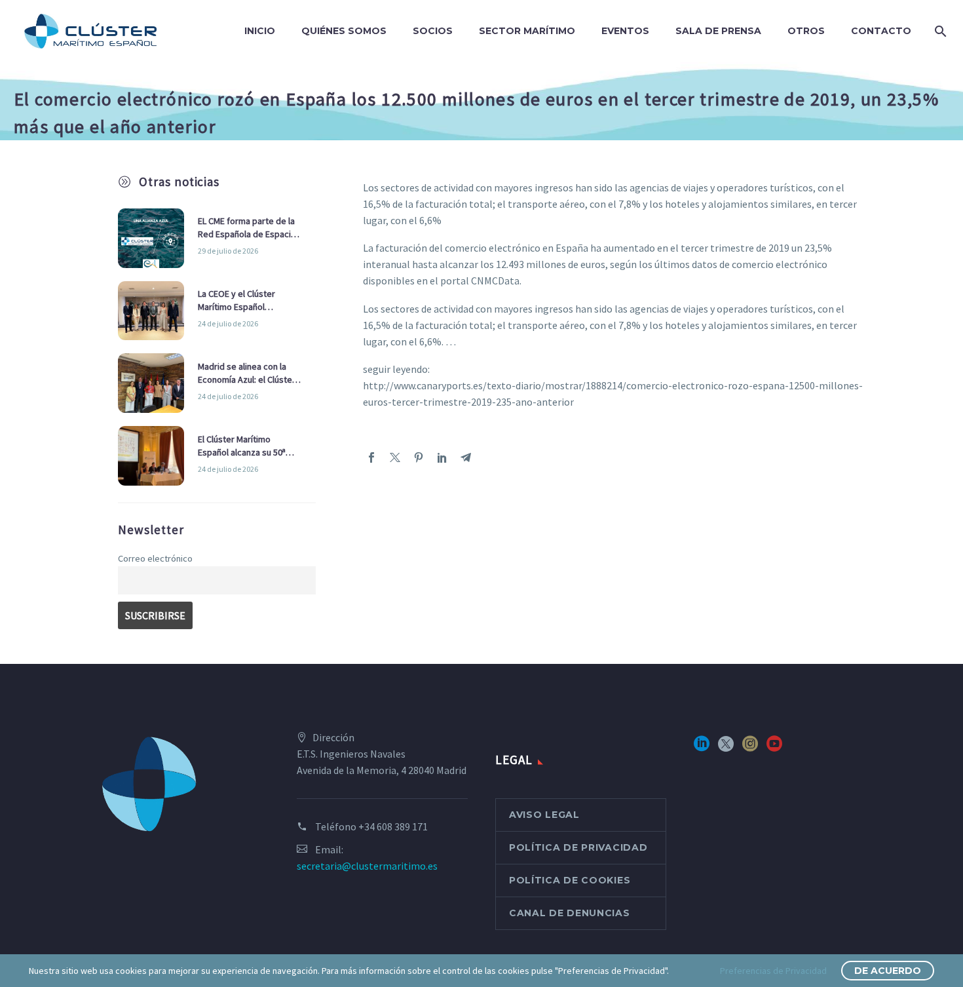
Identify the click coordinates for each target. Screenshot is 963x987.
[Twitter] (395, 457)
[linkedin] (701, 748)
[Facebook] (371, 457)
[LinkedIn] (442, 457)
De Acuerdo (887, 971)
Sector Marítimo (527, 31)
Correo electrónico (155, 558)
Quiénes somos (344, 31)
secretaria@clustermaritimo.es (367, 865)
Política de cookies (569, 880)
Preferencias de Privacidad (773, 971)
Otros (806, 31)
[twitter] (726, 748)
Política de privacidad (578, 847)
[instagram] (750, 748)
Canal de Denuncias (569, 913)
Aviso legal (544, 815)
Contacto (881, 31)
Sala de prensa (718, 31)
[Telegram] (466, 457)
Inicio (259, 31)
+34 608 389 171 (393, 826)
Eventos (625, 31)
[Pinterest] (418, 457)
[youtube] (774, 748)
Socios (433, 31)
